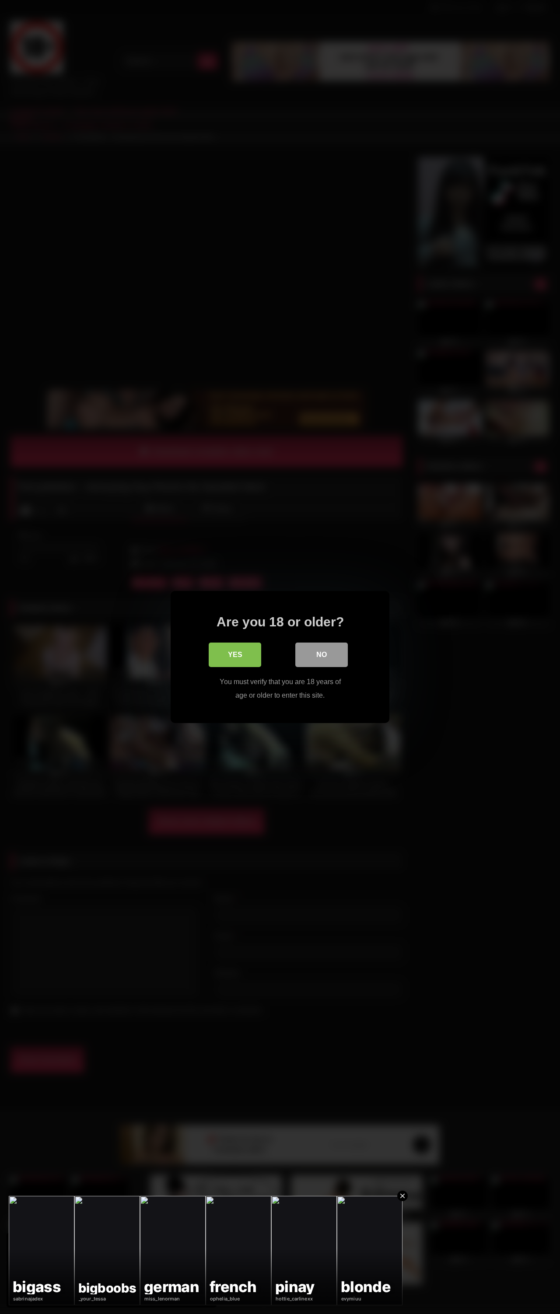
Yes (235, 654)
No (321, 654)
